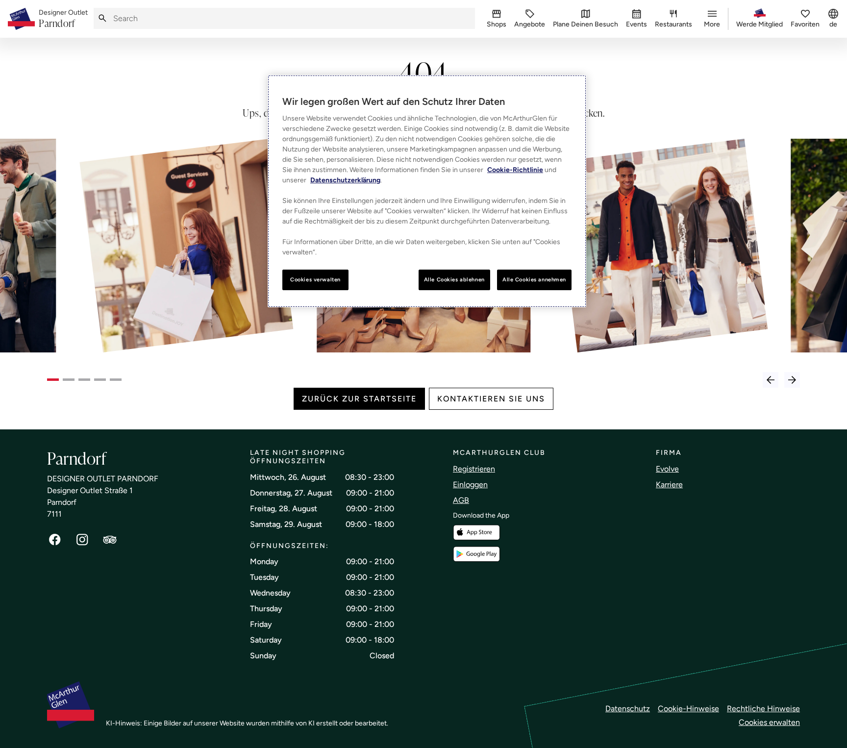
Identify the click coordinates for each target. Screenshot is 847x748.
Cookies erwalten (769, 722)
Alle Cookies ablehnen (454, 279)
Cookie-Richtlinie (515, 170)
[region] (427, 191)
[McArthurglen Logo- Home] (21, 19)
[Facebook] (55, 540)
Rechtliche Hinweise (763, 708)
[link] (63, 19)
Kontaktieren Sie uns (491, 398)
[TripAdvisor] (110, 540)
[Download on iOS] (476, 532)
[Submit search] (102, 18)
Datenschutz (627, 708)
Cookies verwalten (315, 279)
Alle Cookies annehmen (534, 279)
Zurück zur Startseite (359, 398)
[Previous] (770, 380)
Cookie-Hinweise (688, 708)
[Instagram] (82, 540)
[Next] (792, 380)
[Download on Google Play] (476, 554)
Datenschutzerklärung (345, 180)
